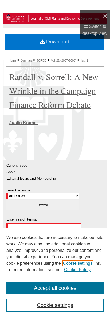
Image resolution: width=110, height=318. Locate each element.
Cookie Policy (77, 269)
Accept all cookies (55, 288)
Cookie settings (77, 263)
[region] (55, 273)
